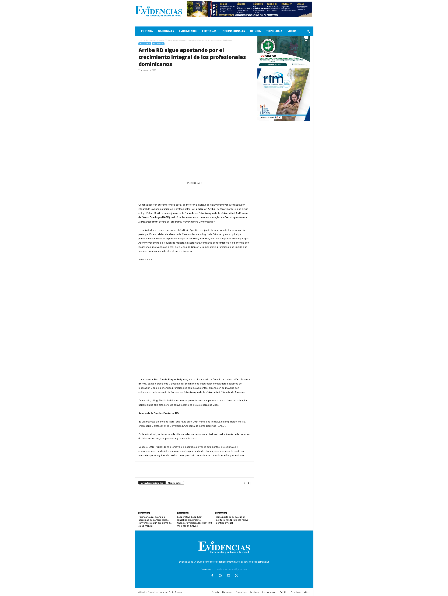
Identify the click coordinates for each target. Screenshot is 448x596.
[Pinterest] (158, 79)
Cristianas (209, 31)
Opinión (255, 31)
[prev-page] (244, 483)
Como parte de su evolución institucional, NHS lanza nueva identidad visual (231, 519)
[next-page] (248, 483)
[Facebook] (141, 79)
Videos (292, 31)
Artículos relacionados (152, 482)
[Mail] (228, 576)
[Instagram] (220, 576)
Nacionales (166, 31)
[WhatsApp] (166, 79)
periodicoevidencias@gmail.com (231, 569)
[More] (174, 79)
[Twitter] (149, 79)
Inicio (140, 40)
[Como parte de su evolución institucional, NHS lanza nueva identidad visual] (232, 501)
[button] (308, 32)
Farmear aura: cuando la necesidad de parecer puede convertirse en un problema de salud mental (155, 521)
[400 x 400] (194, 318)
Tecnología (274, 31)
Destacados (151, 40)
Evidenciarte (188, 31)
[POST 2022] (194, 192)
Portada (147, 31)
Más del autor (174, 482)
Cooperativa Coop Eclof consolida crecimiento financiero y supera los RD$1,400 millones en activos (194, 521)
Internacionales (233, 31)
